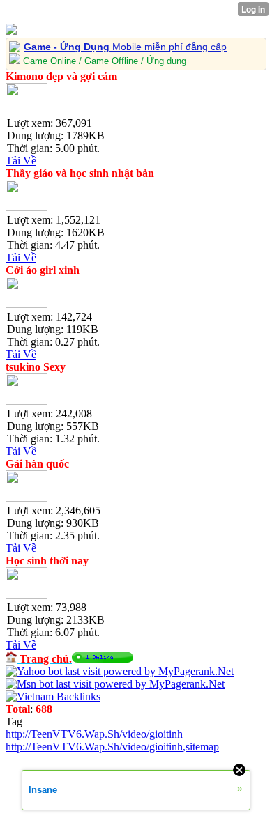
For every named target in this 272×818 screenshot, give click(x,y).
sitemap (202, 747)
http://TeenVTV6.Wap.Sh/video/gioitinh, (96, 747)
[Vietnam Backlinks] (53, 696)
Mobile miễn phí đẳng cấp (125, 46)
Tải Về (21, 161)
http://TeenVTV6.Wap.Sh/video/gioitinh (94, 734)
